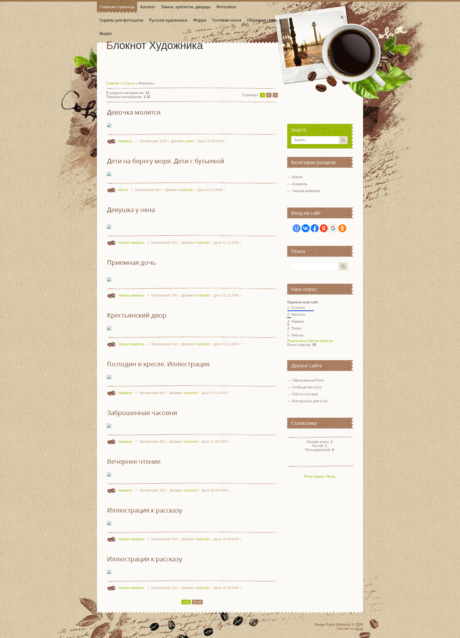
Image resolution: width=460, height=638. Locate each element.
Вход (331, 476)
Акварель (125, 141)
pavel (190, 141)
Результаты (296, 341)
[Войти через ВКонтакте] (306, 228)
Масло (123, 190)
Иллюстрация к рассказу (144, 510)
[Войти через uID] (297, 228)
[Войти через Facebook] (315, 228)
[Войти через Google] (333, 228)
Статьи (128, 83)
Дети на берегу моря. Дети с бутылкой (165, 161)
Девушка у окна (131, 209)
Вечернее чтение (134, 461)
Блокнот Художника (154, 45)
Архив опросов (321, 341)
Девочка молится (134, 112)
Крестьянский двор (137, 315)
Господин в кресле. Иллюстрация (158, 364)
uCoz (359, 629)
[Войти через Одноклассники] (342, 228)
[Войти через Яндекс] (324, 228)
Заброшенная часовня (142, 412)
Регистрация (314, 476)
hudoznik (186, 190)
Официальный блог (308, 380)
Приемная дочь (131, 262)
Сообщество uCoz (307, 387)
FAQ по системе (305, 394)
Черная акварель (131, 243)
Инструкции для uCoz (309, 401)
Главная (112, 83)
